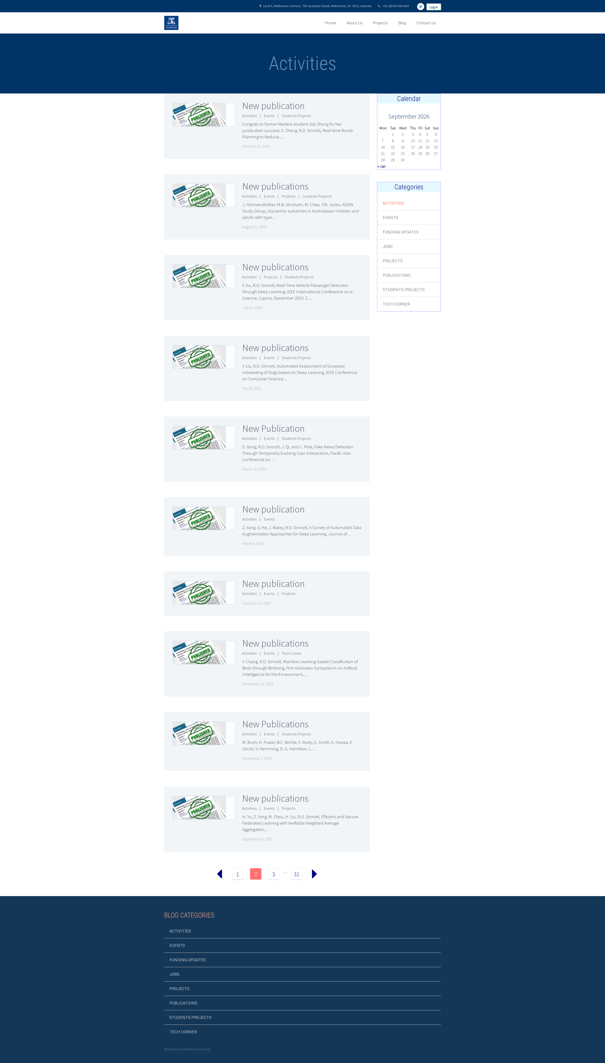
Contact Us (426, 23)
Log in (434, 7)
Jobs (388, 246)
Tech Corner (291, 653)
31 (296, 874)
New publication (273, 106)
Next (314, 874)
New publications (275, 186)
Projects (380, 23)
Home (330, 23)
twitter (420, 6)
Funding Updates (401, 232)
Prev (219, 874)
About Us (354, 23)
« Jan (381, 166)
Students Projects (296, 115)
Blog (402, 23)
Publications (397, 275)
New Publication (273, 428)
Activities (249, 115)
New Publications (275, 724)
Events (269, 115)
